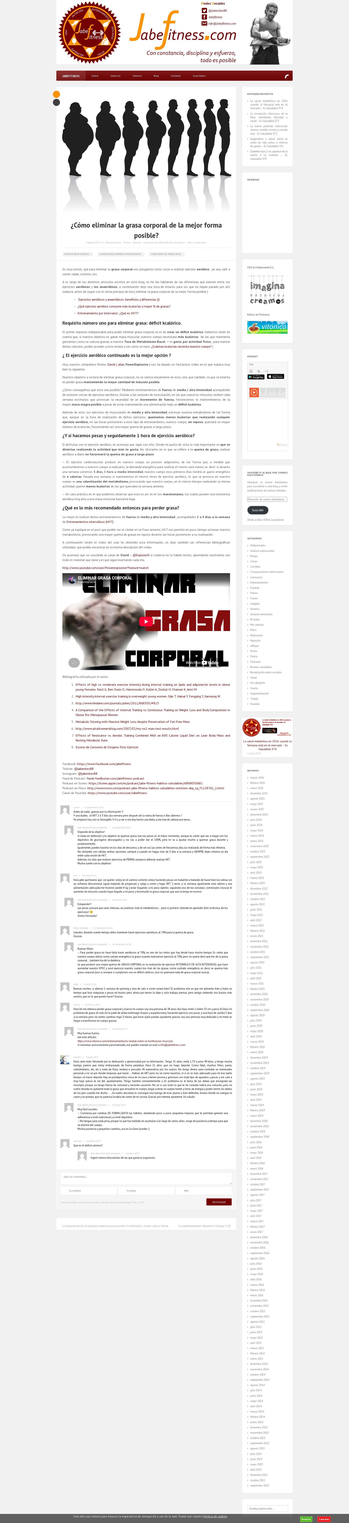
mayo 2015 (256, 1337)
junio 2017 (256, 1205)
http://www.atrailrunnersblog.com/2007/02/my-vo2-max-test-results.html (127, 728)
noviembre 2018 (259, 1126)
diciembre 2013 (259, 1427)
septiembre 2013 (259, 1443)
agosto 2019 (257, 1078)
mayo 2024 (256, 830)
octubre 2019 (257, 1068)
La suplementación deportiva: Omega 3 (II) (204, 1226)
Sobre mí (115, 75)
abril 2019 (256, 1100)
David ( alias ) (128, 364)
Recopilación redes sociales (266, 672)
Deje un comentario (196, 242)
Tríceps (254, 698)
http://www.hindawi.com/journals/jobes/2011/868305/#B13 (117, 703)
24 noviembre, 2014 (121, 944)
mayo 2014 (256, 1401)
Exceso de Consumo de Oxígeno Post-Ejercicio (107, 747)
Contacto (176, 75)
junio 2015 (256, 1332)
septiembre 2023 (259, 856)
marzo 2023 (257, 878)
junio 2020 (256, 1026)
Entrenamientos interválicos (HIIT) (90, 522)
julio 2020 (256, 1020)
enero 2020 (256, 1052)
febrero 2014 (257, 1416)
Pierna (253, 656)
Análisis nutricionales (262, 551)
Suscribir (258, 510)
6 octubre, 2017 (93, 1141)
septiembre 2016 (259, 1253)
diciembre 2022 (259, 888)
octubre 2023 (257, 851)
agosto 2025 (257, 798)
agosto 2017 (257, 1195)
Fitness (126, 242)
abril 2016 (256, 1279)
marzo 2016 (257, 1285)
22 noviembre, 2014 (102, 928)
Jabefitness (215, 17)
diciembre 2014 (259, 1364)
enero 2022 (256, 936)
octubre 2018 (257, 1131)
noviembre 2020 (259, 999)
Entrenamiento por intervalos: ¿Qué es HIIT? (108, 313)
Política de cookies (215, 1516)
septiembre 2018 (259, 1136)
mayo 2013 (256, 1464)
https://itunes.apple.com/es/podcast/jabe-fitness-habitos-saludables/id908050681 (146, 783)
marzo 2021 (257, 983)
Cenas (253, 561)
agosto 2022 (257, 904)
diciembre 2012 (259, 1475)
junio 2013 (256, 1459)
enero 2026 (256, 788)
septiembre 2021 (259, 957)
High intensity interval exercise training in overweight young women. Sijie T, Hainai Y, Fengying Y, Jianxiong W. (148, 696)
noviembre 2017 (259, 1179)
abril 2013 (256, 1469)
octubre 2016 (257, 1247)
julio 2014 (256, 1390)
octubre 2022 (257, 899)
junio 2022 (256, 909)
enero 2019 (256, 1115)
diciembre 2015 (259, 1300)
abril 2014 (256, 1406)
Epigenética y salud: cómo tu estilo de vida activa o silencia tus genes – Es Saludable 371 (269, 142)
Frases (254, 598)
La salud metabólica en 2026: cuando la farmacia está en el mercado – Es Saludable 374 (269, 104)
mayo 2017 (256, 1211)
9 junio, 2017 (92, 1057)
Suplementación (259, 693)
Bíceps (254, 556)
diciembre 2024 (259, 814)
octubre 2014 (257, 1374)
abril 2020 (256, 1036)
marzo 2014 (257, 1411)
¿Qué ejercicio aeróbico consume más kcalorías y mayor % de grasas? (124, 306)
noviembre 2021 (259, 946)
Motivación (256, 635)
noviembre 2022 (259, 894)
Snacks (254, 688)
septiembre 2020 (259, 1010)
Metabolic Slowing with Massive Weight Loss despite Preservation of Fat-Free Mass (133, 722)
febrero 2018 (257, 1163)
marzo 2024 (257, 835)
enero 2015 (256, 1358)
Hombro (255, 609)
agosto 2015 (257, 1321)
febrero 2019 (257, 1110)
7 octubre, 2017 (132, 1153)
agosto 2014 (257, 1385)
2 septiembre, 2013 (94, 807)
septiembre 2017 (259, 1189)
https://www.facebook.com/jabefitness (104, 764)
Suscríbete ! (199, 75)
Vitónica (137, 75)
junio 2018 (256, 1147)
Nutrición (136, 242)
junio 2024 (256, 825)
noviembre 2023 (259, 846)
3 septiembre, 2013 (121, 827)
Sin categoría (257, 683)
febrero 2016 (257, 1290)
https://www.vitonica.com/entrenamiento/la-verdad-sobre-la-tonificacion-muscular (125, 1041)
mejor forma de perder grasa (166, 254)
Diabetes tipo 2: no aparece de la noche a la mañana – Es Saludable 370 (269, 155)
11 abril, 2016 (89, 984)
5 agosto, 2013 (93, 242)
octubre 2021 (257, 952)
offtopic (254, 646)
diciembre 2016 (259, 1237)
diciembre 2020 (259, 994)
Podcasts (255, 662)
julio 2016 (256, 1263)
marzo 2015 (257, 1348)
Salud (253, 677)
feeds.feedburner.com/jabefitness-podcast (115, 778)
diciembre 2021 (259, 941)
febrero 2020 (257, 1047)
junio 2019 (256, 1089)
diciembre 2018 (259, 1121)
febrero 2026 (257, 783)
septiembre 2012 (259, 1485)
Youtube (255, 704)
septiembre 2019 (259, 1073)
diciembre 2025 (259, 793)
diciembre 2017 (259, 1174)
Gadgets (255, 603)
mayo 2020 (256, 1031)
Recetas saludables (261, 667)
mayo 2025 (256, 804)
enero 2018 (256, 1168)
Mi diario (255, 619)
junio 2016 (256, 1269)
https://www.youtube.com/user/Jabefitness (117, 793)
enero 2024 (256, 841)
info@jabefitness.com (222, 23)
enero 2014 (256, 1422)
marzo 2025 (257, 809)
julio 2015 (256, 1327)
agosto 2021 (257, 962)
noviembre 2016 (259, 1242)
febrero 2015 (257, 1353)
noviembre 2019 (259, 1063)
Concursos (256, 577)
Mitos (253, 630)
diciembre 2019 (259, 1057)
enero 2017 (256, 1232)
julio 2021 (256, 967)
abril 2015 (256, 1343)
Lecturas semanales (261, 614)
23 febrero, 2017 (120, 1029)
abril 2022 (256, 920)
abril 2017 (256, 1216)
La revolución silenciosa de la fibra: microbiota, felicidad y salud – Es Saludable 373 (269, 117)
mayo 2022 (256, 915)
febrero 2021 (257, 989)
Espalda (254, 588)
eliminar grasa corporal (76, 254)
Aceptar (306, 1519)
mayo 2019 (256, 1094)
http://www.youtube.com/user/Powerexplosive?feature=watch (105, 568)
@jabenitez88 (217, 10)
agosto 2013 (257, 1448)
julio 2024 (256, 820)
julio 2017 (256, 1200)
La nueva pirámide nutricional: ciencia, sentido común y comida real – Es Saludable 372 (269, 129)
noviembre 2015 (259, 1306)
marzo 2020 (257, 1041)
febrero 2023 (257, 883)
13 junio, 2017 (119, 1105)
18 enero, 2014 (89, 875)
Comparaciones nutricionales (267, 572)
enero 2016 (256, 1295)
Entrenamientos (113, 242)
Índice (95, 75)
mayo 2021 (256, 973)
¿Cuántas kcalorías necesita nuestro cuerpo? (181, 346)
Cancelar (324, 1519)
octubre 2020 (257, 1005)
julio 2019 (256, 1084)
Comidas (255, 566)
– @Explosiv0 (135, 555)
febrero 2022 (257, 930)
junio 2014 (256, 1396)
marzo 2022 (257, 925)
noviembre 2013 (259, 1432)
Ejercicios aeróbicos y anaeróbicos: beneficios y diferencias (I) (119, 299)
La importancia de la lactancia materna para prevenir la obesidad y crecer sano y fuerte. (115, 1226)
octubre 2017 (257, 1184)
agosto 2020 (257, 1015)
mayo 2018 (256, 1152)
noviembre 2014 (259, 1369)
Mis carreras (257, 624)
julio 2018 (256, 1142)
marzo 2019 (257, 1105)
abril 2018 (256, 1158)
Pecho (253, 651)
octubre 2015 (257, 1311)
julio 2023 (256, 862)
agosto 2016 (257, 1258)
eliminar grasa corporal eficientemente (120, 254)
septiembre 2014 (259, 1380)
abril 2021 (256, 978)
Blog (156, 75)
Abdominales (257, 545)
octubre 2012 (257, 1480)
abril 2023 (256, 872)
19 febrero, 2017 (92, 1004)
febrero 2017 (257, 1226)
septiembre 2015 (259, 1316)
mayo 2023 (256, 867)
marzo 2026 (257, 777)
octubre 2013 (257, 1438)
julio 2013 (256, 1454)
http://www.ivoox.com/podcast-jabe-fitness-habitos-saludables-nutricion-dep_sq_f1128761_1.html (155, 788)
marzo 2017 (257, 1221)
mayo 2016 (256, 1274)
